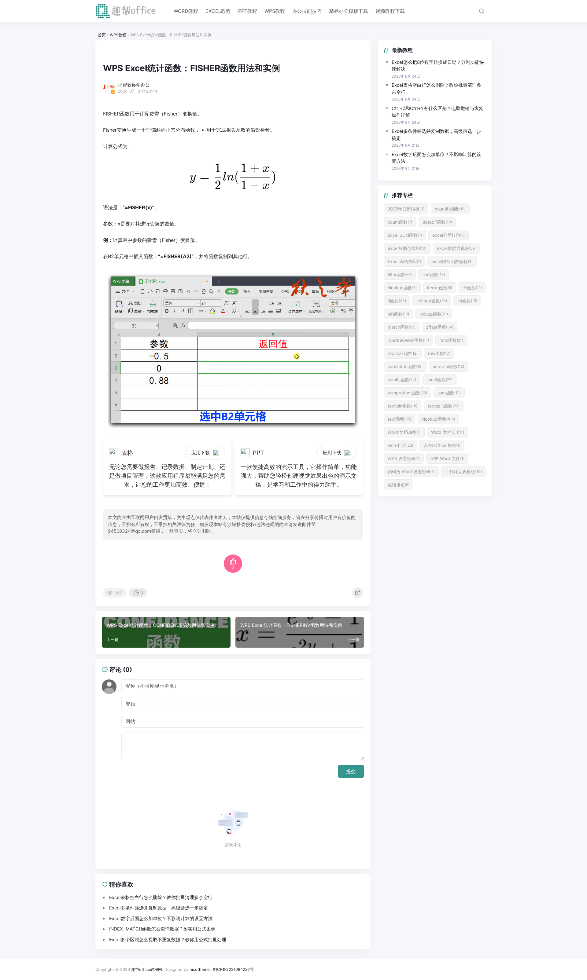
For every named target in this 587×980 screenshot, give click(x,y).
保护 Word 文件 (447, 458)
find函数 (433, 274)
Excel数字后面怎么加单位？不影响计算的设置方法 (436, 158)
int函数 (467, 300)
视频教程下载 (390, 11)
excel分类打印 (448, 235)
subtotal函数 (448, 366)
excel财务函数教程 (452, 261)
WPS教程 (274, 11)
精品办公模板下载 (348, 11)
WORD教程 (186, 11)
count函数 (400, 222)
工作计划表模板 (463, 471)
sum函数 (449, 392)
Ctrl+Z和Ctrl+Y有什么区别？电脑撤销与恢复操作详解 (437, 111)
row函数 (439, 353)
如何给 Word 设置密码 (411, 471)
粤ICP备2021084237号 (233, 969)
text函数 (399, 419)
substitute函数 (405, 366)
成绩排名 (398, 484)
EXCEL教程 (218, 11)
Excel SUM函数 (405, 235)
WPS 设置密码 (404, 458)
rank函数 (451, 340)
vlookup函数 (438, 419)
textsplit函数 (444, 405)
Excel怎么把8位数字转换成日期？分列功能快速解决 (438, 65)
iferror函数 (439, 287)
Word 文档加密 (404, 432)
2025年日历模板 (406, 208)
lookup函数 (433, 313)
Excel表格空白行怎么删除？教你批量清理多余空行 (436, 88)
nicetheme (200, 969)
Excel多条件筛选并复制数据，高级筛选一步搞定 (436, 134)
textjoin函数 (402, 405)
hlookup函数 (402, 287)
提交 (351, 771)
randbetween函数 (408, 340)
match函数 (401, 327)
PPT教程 (247, 11)
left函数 (398, 313)
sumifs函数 (402, 379)
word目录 (400, 445)
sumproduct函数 (407, 392)
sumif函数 (439, 379)
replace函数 (403, 353)
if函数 (397, 300)
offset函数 (439, 327)
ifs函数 (472, 287)
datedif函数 (437, 222)
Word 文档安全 (447, 432)
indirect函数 (431, 300)
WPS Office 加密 (441, 445)
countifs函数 (450, 208)
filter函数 (400, 274)
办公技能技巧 (307, 11)
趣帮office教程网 (146, 969)
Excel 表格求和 (404, 261)
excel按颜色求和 (407, 248)
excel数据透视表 (456, 248)
